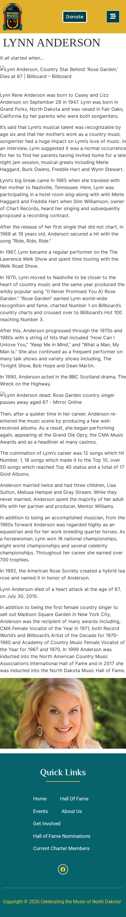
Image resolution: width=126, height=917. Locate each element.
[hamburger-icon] (113, 17)
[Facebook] (63, 869)
